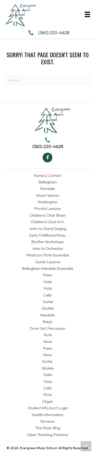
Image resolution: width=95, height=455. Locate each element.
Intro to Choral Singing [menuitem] (47, 228)
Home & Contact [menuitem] (47, 175)
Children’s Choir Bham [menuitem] (47, 215)
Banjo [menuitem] (47, 321)
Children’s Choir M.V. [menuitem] (48, 221)
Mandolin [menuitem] (47, 315)
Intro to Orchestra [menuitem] (48, 248)
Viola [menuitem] (47, 288)
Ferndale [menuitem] (47, 188)
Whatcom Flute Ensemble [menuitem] (47, 255)
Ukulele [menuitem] (47, 308)
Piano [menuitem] (47, 275)
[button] (47, 157)
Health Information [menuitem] (47, 414)
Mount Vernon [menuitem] (47, 195)
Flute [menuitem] (47, 334)
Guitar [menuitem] (47, 301)
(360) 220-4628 (53, 32)
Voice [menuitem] (47, 341)
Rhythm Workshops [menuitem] (47, 241)
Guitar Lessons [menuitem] (47, 261)
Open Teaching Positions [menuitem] (47, 434)
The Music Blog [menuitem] (47, 427)
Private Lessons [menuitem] (47, 208)
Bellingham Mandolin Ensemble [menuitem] (47, 268)
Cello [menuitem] (47, 295)
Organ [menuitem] (47, 401)
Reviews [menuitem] (47, 421)
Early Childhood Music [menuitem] (47, 235)
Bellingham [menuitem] (47, 182)
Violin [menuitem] (47, 281)
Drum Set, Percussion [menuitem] (47, 328)
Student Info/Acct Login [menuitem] (48, 407)
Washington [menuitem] (47, 201)
